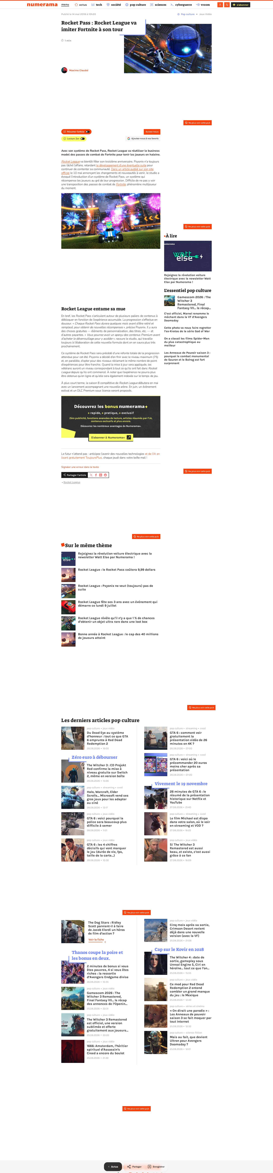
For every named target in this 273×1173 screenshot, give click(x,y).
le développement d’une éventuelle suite (121, 165)
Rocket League (72, 482)
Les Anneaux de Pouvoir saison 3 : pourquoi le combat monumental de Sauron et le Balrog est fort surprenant (187, 358)
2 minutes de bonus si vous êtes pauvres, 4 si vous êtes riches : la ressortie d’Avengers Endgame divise (108, 971)
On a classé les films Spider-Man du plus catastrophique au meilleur (186, 342)
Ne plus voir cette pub (199, 122)
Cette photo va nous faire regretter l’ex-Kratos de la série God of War (187, 329)
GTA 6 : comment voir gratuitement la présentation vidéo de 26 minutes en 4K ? (188, 738)
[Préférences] (227, 4)
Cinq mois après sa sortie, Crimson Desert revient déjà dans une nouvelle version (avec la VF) (189, 930)
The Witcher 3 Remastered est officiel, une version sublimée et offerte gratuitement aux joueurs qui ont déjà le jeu (107, 1025)
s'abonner (242, 4)
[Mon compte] (220, 4)
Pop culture (187, 14)
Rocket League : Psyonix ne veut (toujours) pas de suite (115, 587)
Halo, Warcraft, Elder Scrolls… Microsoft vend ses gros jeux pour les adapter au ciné (107, 797)
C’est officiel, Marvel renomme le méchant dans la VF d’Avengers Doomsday (186, 317)
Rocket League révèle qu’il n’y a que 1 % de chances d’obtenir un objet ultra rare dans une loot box (116, 620)
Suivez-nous (152, 131)
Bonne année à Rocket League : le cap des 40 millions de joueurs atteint (118, 636)
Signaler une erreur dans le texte (80, 467)
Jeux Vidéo (205, 14)
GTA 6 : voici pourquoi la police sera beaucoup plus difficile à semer (107, 821)
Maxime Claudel (78, 70)
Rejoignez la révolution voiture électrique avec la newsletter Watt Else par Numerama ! (115, 555)
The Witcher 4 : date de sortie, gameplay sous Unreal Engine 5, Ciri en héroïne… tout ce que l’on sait (188, 963)
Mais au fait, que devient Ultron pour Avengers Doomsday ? (188, 1040)
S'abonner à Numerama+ (108, 437)
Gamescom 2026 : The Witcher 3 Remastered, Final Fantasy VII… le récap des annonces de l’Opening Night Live (194, 302)
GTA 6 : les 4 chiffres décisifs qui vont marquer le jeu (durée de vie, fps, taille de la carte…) (106, 850)
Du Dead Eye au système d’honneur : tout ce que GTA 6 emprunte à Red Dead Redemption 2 (107, 738)
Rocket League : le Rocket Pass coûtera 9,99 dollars (116, 569)
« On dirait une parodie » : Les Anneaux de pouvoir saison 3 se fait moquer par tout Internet (190, 1016)
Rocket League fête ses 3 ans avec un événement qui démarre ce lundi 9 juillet (118, 603)
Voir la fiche (96, 939)
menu (65, 4)
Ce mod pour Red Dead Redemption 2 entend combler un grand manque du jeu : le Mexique (190, 989)
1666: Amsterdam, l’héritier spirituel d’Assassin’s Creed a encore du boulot (107, 1049)
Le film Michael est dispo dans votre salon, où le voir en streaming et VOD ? (190, 821)
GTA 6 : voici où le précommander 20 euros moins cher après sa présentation (188, 764)
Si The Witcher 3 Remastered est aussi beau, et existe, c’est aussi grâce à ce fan (190, 850)
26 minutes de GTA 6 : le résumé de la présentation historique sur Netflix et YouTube (190, 797)
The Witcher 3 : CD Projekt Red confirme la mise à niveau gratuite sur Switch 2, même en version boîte (107, 770)
